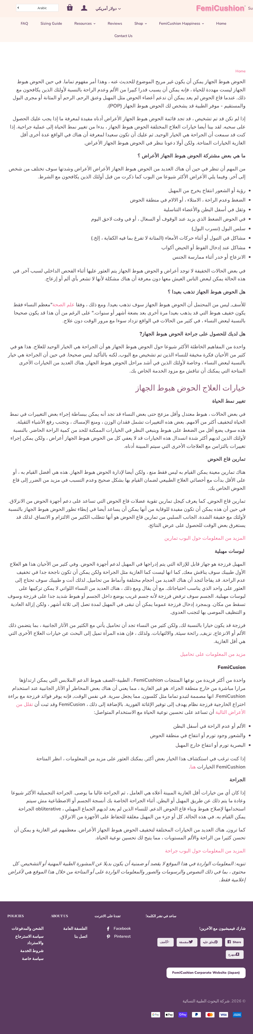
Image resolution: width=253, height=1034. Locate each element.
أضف (163, 942)
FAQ (24, 23)
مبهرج (232, 954)
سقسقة (184, 942)
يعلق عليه (208, 942)
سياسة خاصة (32, 958)
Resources (83, 23)
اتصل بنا (80, 936)
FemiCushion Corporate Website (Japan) (206, 972)
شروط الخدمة (31, 950)
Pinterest (122, 936)
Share (237, 942)
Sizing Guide (51, 23)
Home (221, 23)
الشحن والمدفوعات (27, 928)
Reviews (115, 23)
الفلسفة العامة (75, 928)
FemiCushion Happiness (179, 23)
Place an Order (120, 1027)
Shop (138, 23)
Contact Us (123, 35)
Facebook (122, 928)
